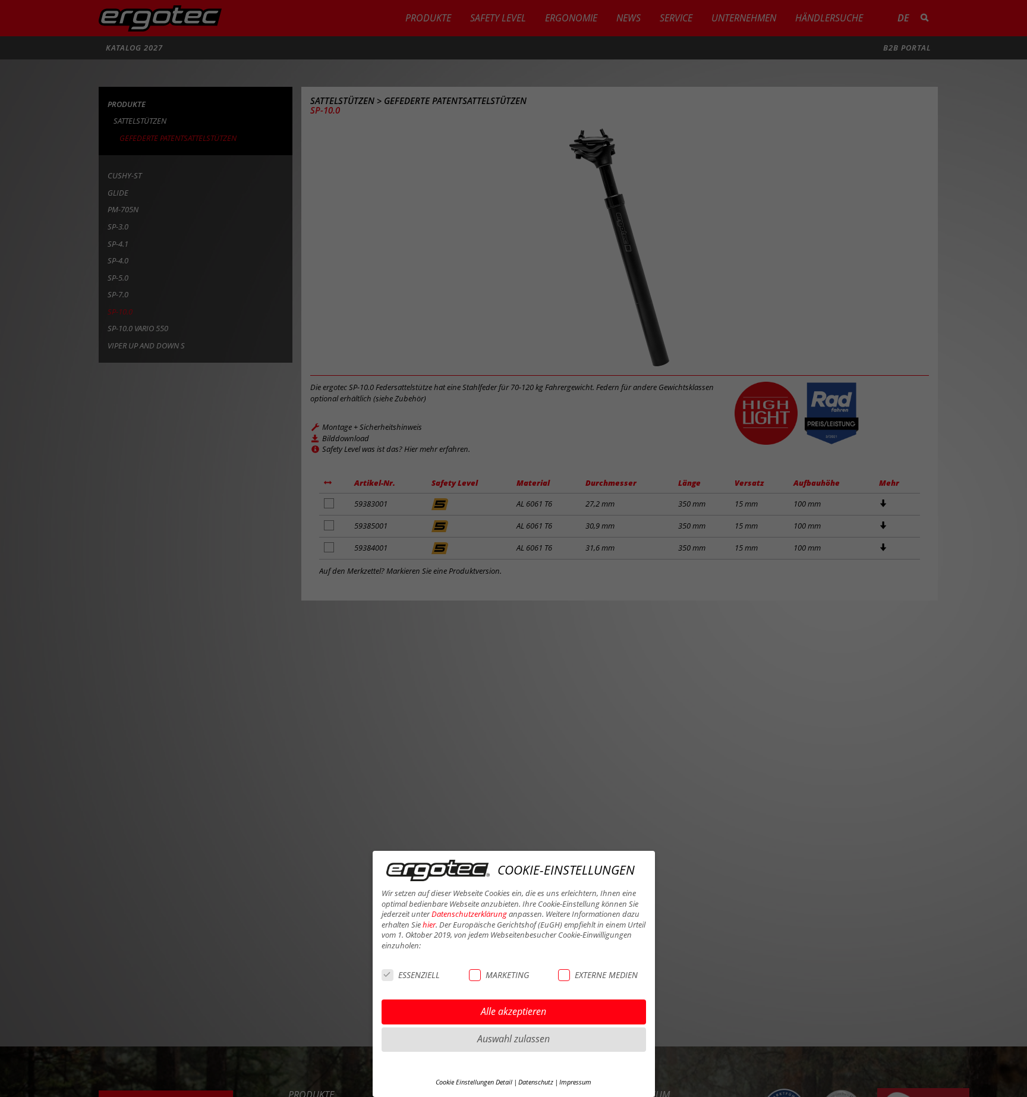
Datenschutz (535, 1082)
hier (429, 925)
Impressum (575, 1082)
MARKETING (507, 974)
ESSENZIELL (419, 974)
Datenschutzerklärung (469, 914)
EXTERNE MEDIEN (606, 974)
